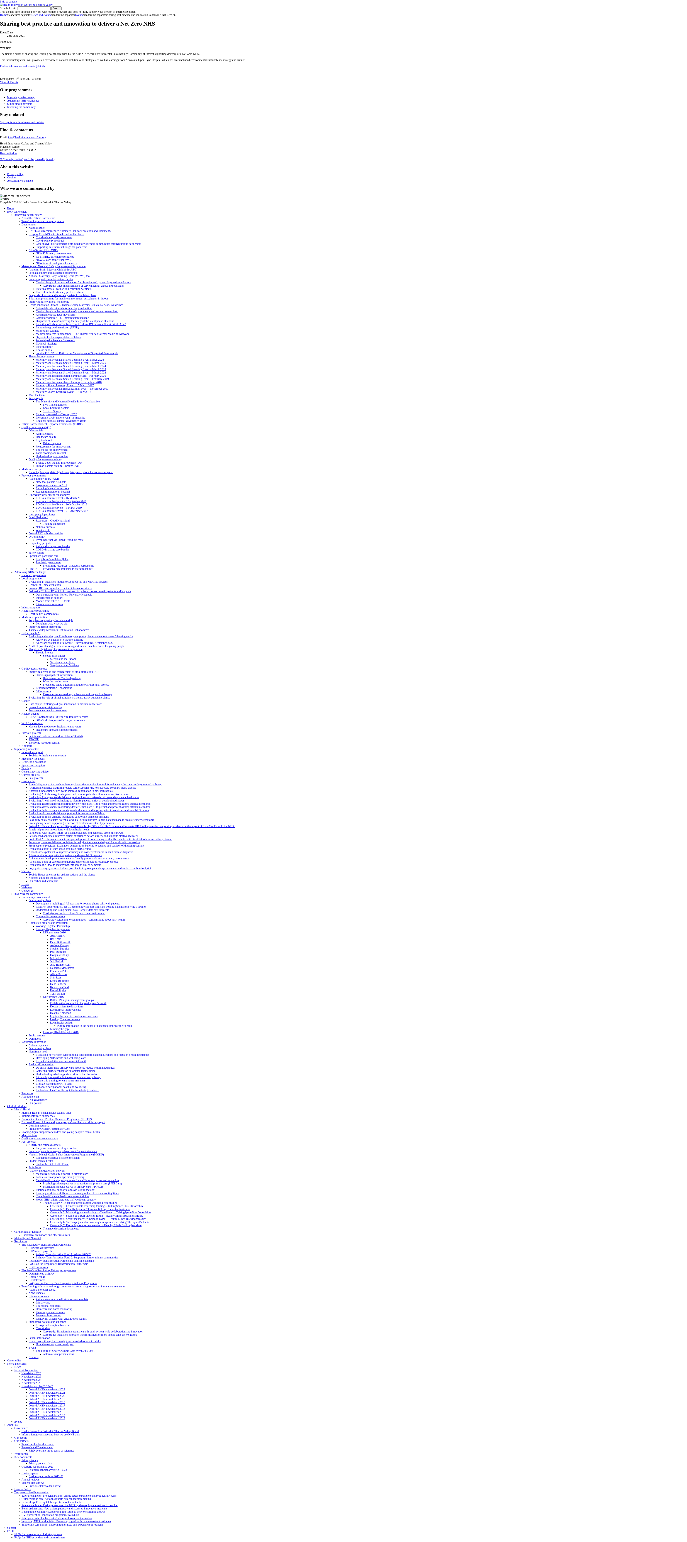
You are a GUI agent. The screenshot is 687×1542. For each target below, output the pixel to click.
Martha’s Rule (37, 227)
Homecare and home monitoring (54, 1308)
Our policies (35, 1103)
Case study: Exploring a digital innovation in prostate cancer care (65, 703)
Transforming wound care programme (42, 221)
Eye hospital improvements (65, 1009)
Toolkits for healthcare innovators (47, 755)
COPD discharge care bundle (52, 549)
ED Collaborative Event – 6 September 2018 (61, 501)
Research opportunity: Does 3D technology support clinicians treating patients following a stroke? (91, 906)
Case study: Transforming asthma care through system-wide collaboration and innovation (93, 1331)
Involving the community (21, 107)
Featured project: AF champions (54, 687)
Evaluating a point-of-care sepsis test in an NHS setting (60, 848)
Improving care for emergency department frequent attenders (63, 1151)
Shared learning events (41, 356)
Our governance (38, 1099)
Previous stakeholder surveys (45, 1485)
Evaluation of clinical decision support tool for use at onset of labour (67, 813)
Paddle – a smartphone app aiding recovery (60, 1177)
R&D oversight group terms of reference (51, 1450)
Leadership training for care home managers (60, 1080)
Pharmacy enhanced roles (50, 1312)
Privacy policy (15, 174)
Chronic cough (37, 1276)
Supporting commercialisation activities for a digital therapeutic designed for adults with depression (84, 842)
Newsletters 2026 (31, 1373)
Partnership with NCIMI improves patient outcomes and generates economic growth (76, 832)
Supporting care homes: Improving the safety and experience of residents (62, 1524)
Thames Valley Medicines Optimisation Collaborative (59, 629)
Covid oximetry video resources (54, 237)
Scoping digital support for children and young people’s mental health (60, 1131)
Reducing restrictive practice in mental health (61, 1061)
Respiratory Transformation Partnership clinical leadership (61, 1260)
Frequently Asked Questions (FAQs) (49, 1128)
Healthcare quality (46, 436)
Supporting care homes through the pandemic (61, 247)
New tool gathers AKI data (51, 481)
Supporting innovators (19, 103)
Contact (11, 1527)
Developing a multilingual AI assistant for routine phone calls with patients (78, 903)
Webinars (26, 887)
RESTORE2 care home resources (55, 256)
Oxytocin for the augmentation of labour (58, 337)
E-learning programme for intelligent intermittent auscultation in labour (68, 298)
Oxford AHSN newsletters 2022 (47, 1389)
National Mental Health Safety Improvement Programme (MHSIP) (66, 1154)
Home (3, 14)
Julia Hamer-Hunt (60, 964)
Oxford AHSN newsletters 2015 (47, 1411)
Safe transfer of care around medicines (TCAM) (56, 736)
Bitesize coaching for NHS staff (54, 1083)
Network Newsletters (26, 1370)
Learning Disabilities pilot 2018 (61, 1032)
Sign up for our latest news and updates (22, 122)
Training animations (54, 523)
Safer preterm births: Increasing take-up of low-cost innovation (56, 1518)
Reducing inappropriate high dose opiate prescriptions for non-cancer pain (71, 472)
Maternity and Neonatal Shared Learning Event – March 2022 (71, 372)
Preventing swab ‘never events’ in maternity (60, 417)
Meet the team (37, 395)
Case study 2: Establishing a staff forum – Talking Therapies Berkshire (90, 1209)
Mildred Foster (58, 958)
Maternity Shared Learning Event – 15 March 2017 (65, 385)
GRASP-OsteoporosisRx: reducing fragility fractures (58, 716)
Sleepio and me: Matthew (64, 665)
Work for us (21, 1453)
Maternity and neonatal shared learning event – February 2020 (71, 375)
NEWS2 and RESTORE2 (43, 250)
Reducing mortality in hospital (53, 491)
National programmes (33, 575)
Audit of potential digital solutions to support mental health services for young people (76, 646)
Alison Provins (58, 974)
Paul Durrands (58, 951)
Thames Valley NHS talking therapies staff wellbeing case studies (80, 1202)
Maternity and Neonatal (27, 1238)
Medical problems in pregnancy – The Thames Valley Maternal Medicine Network (82, 333)
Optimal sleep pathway (42, 1273)
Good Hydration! (38, 517)
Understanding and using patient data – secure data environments (72, 909)
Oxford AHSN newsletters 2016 (47, 1408)
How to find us (8, 153)
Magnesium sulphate (47, 330)
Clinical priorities (16, 1106)
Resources (27, 1093)
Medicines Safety (31, 469)
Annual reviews (30, 1479)
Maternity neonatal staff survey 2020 (56, 414)
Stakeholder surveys (32, 1482)
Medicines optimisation (34, 617)
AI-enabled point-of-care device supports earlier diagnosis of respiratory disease (73, 861)
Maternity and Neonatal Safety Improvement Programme (53, 266)
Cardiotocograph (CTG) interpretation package (62, 317)
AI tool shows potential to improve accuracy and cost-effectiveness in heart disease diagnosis (81, 852)
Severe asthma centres (48, 1315)
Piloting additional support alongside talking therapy (65, 1189)
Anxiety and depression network (47, 1170)
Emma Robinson (59, 980)
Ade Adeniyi (57, 935)
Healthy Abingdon (60, 1012)
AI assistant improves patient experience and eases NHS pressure (65, 855)
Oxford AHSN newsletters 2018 (47, 1402)
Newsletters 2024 (31, 1379)
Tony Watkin (57, 993)
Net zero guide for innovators (45, 877)
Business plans (29, 1473)
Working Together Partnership (53, 926)
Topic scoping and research (51, 452)
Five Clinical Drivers (55, 404)
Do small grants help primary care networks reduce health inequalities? (75, 1067)
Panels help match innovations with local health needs (59, 829)
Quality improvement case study (39, 1138)
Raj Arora (55, 938)
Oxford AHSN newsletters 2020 (47, 1395)
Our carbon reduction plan (43, 880)
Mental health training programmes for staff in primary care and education (77, 1180)
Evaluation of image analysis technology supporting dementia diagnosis (69, 816)
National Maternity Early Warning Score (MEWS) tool (59, 275)
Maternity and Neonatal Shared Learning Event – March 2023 (71, 369)
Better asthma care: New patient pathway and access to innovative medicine (64, 1508)
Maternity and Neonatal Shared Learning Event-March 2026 (70, 359)
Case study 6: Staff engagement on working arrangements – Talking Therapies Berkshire (100, 1222)
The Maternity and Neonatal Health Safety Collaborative (68, 401)
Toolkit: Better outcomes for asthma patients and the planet (62, 874)
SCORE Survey (52, 411)
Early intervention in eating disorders (56, 1148)
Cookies (11, 177)
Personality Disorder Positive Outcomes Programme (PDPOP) (56, 1119)
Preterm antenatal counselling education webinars (63, 288)
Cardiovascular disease (34, 668)
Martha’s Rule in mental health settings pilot (46, 1112)
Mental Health (22, 1109)
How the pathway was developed (55, 1344)
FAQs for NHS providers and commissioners (39, 1537)
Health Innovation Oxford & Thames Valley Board (50, 1431)
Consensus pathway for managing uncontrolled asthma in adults (65, 1341)
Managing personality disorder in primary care (62, 1173)
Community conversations (50, 916)
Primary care (43, 1302)
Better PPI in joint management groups (72, 1000)
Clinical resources (39, 1296)
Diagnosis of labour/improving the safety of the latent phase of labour (75, 321)
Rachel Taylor (58, 990)
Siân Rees (55, 977)
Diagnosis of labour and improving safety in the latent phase (62, 295)
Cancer (25, 700)
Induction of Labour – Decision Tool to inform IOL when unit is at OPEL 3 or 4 (81, 324)
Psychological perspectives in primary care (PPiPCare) (73, 1186)
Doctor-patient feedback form (66, 1006)
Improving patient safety (21, 97)
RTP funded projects (40, 1251)
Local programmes (32, 578)
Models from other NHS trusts (53, 600)
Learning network (39, 1125)
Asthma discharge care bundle (53, 546)
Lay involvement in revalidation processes (74, 1016)
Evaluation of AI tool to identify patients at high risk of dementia (65, 864)
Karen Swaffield (59, 987)
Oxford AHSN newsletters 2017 (47, 1405)
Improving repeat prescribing (45, 626)
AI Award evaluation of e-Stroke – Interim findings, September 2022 (74, 642)
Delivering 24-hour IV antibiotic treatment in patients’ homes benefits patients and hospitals (80, 591)
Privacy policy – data (40, 1463)
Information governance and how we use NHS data (50, 1434)
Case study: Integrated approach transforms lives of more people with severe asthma (90, 1334)
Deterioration (28, 224)
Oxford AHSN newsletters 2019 (47, 1399)
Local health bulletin (61, 1022)
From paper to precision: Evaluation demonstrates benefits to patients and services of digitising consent (86, 845)
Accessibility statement (20, 180)
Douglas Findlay (59, 954)
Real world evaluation (33, 761)
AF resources (43, 691)
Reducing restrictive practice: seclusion (58, 1157)
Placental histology (46, 343)
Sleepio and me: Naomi (63, 658)
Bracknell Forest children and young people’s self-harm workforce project (63, 1122)
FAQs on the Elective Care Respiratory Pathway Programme (63, 1283)
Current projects (30, 774)
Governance (21, 1428)
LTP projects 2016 (53, 996)
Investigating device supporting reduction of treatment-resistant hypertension (71, 823)
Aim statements (44, 433)
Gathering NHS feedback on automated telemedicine (65, 1070)
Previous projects (31, 732)
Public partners (37, 1035)
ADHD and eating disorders (44, 1144)
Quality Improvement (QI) (36, 427)
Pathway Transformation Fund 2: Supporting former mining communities (77, 1257)
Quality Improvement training (45, 459)
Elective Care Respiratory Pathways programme (48, 1270)
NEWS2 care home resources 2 (53, 259)
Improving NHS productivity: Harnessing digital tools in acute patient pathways (66, 1521)
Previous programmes (33, 475)
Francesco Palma (59, 971)
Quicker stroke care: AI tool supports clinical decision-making (56, 1498)
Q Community (37, 536)
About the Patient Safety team (38, 218)
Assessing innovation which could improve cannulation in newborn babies (71, 790)
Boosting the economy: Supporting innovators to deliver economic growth (63, 1511)
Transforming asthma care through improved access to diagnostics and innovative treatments (73, 1286)
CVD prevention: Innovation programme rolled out (50, 1514)
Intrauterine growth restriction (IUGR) (57, 327)
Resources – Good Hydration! (53, 520)
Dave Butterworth (60, 942)
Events (79, 14)
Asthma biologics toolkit (42, 1289)
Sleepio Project (44, 652)
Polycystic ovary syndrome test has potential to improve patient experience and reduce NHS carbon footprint (90, 868)
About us (26, 745)
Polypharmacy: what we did (51, 623)
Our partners (21, 1440)
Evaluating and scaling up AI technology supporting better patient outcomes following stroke (81, 636)
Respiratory (20, 1241)
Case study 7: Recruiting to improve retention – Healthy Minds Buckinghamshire (96, 1225)
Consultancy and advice (34, 771)
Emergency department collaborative (49, 494)
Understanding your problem (52, 456)
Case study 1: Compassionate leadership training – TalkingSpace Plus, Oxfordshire (96, 1205)
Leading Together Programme (53, 929)
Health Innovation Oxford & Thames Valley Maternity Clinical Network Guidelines (76, 304)
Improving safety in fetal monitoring (49, 301)
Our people (20, 1437)
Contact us (27, 890)
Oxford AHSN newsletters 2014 (47, 1415)
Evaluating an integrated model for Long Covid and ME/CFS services (68, 581)
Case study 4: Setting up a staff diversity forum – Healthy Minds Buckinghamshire (96, 1215)
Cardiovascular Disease (27, 1231)
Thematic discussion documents (61, 1228)
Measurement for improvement (53, 446)
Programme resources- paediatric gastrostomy (68, 565)
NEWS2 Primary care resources (54, 253)
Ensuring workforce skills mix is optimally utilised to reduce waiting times (77, 1193)
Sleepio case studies (54, 655)
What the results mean (55, 681)
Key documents (23, 1457)
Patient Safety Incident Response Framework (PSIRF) (51, 424)
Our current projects (40, 900)
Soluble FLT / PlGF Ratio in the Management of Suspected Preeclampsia (77, 353)
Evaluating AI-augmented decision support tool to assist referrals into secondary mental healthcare (84, 797)
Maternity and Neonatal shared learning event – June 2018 (69, 382)
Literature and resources (49, 604)
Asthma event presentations (58, 1354)
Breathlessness (37, 1280)
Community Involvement (35, 897)
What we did (43, 530)
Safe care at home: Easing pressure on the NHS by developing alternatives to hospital (69, 1505)
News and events (41, 14)
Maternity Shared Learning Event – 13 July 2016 (63, 391)
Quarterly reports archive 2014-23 (48, 1469)
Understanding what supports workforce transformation (67, 1074)
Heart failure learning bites (44, 613)
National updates (38, 1045)
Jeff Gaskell (57, 961)
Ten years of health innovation (31, 1492)
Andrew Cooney (59, 945)
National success (45, 526)
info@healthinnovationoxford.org (27, 137)
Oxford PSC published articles (46, 533)
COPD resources (38, 1267)
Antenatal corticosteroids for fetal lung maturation (64, 308)
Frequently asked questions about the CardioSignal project (76, 684)
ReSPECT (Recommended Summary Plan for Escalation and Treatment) (70, 230)
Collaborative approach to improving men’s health (78, 1003)
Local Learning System (56, 407)
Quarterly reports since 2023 (37, 1466)
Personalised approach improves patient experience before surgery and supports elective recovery (83, 835)
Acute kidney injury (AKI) (44, 478)
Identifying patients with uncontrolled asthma (61, 1318)
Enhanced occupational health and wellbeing (61, 1086)
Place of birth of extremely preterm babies (59, 292)
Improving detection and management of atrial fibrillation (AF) (64, 671)
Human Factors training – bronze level (57, 465)
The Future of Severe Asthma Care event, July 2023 (65, 1350)
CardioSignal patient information (54, 675)
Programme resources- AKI (51, 485)
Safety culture (36, 552)
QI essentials (36, 430)
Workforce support (32, 723)
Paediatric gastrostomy (48, 562)
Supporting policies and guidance (47, 1321)
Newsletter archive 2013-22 (37, 1386)
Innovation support (32, 752)
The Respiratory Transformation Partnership (46, 1244)
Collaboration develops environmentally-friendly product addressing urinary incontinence (79, 858)
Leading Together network (65, 1019)
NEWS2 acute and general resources (56, 263)
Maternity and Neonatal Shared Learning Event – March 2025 (71, 362)
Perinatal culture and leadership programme (53, 272)
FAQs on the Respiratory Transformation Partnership (58, 1263)
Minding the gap (59, 1029)
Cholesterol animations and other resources (45, 1234)
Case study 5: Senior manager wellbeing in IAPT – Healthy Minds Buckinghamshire (98, 1218)
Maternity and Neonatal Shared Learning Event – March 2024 (71, 366)
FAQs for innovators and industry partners (38, 1534)
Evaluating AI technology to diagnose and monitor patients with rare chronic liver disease (79, 794)
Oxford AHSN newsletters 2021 (47, 1392)
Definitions (35, 1038)
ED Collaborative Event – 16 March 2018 (59, 498)
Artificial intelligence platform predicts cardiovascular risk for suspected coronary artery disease (82, 787)
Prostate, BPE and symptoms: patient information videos (60, 588)
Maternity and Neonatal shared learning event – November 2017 (72, 388)
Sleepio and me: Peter (62, 662)
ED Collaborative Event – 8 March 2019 (59, 507)
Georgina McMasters (62, 967)
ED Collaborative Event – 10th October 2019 (61, 504)
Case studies (28, 781)
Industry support (30, 607)
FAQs (10, 1531)
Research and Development (37, 1447)
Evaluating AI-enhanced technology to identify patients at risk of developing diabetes (77, 800)
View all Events (9, 82)
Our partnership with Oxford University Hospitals (64, 594)
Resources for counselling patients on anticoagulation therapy (77, 694)
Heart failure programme (35, 610)
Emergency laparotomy (42, 514)
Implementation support (49, 597)
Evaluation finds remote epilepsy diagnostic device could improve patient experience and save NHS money (89, 810)
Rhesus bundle (44, 349)
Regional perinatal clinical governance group (61, 420)
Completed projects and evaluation (48, 922)
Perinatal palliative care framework (55, 340)
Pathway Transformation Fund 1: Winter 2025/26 (63, 1254)
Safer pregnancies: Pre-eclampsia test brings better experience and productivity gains (68, 1495)
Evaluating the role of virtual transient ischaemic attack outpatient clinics (69, 697)
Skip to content (8, 1)
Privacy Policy (29, 1460)
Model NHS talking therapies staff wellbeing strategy (66, 1199)
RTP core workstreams (41, 1247)
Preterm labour (44, 346)
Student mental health (41, 1160)
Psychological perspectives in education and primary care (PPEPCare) (82, 1183)
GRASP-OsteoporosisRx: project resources (60, 720)
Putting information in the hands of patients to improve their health (94, 1025)
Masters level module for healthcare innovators (55, 726)
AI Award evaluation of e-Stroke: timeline (59, 639)
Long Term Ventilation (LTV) (52, 559)
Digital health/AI (30, 633)
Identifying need (38, 1051)
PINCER (34, 739)
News (17, 1366)
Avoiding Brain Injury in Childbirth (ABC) (53, 269)
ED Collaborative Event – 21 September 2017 (62, 510)
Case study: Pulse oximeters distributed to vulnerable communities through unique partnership (88, 243)
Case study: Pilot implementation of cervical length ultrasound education (83, 285)
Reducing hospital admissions (52, 488)
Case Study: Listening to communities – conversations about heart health (84, 919)
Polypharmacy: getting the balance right (51, 620)
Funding (26, 768)
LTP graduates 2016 (54, 932)
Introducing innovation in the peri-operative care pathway (68, 1077)
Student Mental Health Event (52, 1164)
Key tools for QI (45, 440)
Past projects (36, 398)
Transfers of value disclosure (37, 1444)
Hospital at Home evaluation (45, 584)
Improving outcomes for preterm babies (51, 279)
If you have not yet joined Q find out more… (61, 539)
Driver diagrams (52, 443)
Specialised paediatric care (43, 555)
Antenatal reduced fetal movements (55, 314)
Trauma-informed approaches (38, 1115)
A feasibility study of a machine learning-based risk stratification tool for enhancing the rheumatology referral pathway (95, 784)
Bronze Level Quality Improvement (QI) (59, 462)
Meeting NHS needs (33, 758)
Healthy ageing (30, 713)
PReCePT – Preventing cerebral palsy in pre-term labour (60, 568)
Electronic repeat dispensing (44, 742)
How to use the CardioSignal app (62, 678)
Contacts (33, 1357)
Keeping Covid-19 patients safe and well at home (56, 234)
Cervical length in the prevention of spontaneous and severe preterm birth (77, 311)
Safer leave (35, 1167)
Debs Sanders (58, 983)
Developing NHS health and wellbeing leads (61, 1057)
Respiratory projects (40, 543)
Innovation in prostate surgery (45, 707)
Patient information (39, 1337)
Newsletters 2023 (31, 1382)
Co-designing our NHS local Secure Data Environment (74, 913)
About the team (30, 1096)
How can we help (17, 211)
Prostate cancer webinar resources (48, 710)
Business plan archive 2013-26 (46, 1476)
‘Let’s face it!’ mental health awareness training (62, 1196)
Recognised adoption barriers (52, 1325)
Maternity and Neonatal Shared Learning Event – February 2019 (72, 378)
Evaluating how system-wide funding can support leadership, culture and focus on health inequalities (92, 1054)
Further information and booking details (22, 66)
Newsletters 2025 (31, 1376)
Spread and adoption (33, 765)
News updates (37, 1292)
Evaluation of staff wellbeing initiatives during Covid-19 (67, 1090)
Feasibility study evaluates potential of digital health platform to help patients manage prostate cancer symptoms (91, 819)
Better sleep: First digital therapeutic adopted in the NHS (53, 1502)
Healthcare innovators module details (56, 729)
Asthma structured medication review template (62, 1299)
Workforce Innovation (33, 1041)
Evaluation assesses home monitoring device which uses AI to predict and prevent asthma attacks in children (89, 803)
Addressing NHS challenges (23, 100)
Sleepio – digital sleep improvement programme (55, 649)
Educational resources (48, 1305)
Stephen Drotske (59, 948)
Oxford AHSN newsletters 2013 (47, 1418)
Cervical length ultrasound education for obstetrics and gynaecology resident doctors (83, 282)
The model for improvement (51, 449)
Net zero (26, 871)
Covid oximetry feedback (50, 240)
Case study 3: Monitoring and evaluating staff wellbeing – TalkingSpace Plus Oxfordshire (100, 1212)
